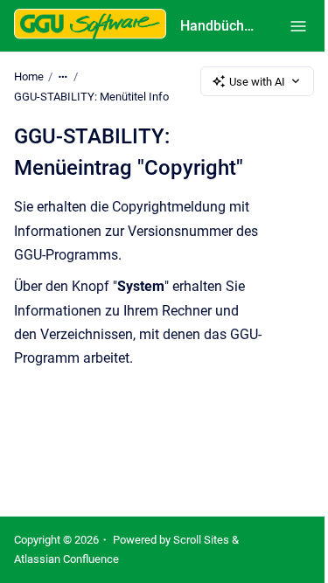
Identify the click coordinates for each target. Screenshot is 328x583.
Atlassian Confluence (66, 559)
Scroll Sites (201, 539)
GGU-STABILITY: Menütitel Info (91, 96)
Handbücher (217, 25)
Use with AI (257, 81)
